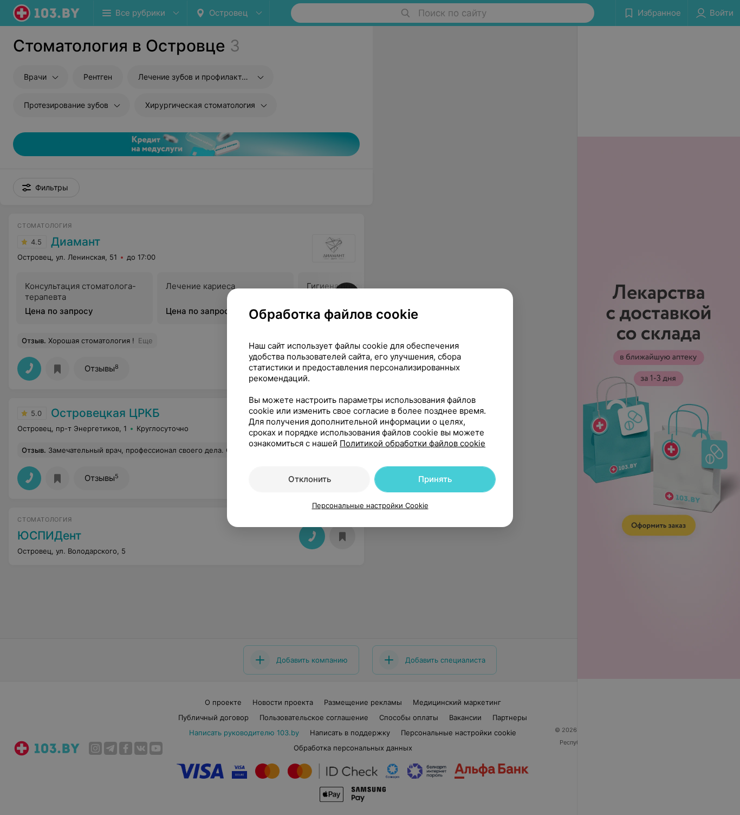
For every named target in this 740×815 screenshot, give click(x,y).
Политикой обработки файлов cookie (412, 443)
